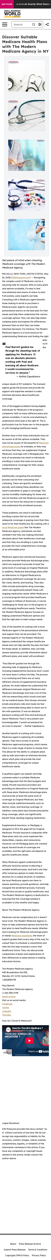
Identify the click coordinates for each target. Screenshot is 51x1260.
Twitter (5, 1007)
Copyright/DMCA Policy (17, 1255)
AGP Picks (7, 4)
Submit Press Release (15, 1249)
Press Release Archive (30, 1244)
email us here (9, 996)
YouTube (6, 1015)
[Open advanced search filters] (40, 24)
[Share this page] (47, 24)
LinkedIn (6, 1011)
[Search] (33, 24)
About (13, 1244)
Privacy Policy (39, 1255)
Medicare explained (21, 935)
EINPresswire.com (20, 277)
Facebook (7, 1004)
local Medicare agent (13, 527)
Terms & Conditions (37, 1249)
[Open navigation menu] (4, 24)
